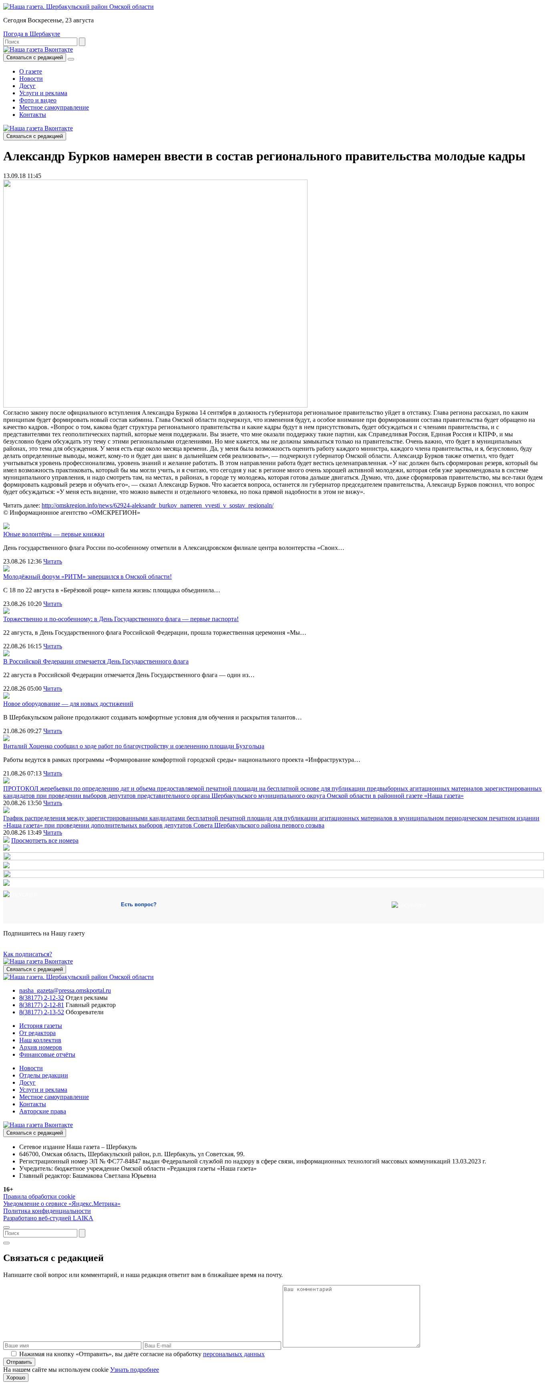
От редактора (37, 1032)
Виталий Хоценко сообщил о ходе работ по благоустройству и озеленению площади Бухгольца (133, 746)
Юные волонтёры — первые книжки (54, 534)
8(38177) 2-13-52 (41, 1012)
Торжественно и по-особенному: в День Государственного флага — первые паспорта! (121, 619)
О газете (30, 71)
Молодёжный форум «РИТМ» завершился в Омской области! (87, 576)
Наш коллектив (40, 1040)
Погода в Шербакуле (31, 33)
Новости (31, 78)
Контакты (32, 114)
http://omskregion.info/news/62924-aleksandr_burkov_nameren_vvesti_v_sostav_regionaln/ (158, 505)
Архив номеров (40, 1047)
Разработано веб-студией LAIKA (48, 1218)
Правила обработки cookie (39, 1196)
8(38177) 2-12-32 (41, 997)
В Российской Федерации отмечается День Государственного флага (96, 661)
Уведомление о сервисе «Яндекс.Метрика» (62, 1203)
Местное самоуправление (54, 107)
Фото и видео (37, 100)
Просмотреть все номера (44, 840)
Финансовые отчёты (47, 1054)
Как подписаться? (27, 954)
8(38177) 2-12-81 (41, 1004)
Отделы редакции (43, 1075)
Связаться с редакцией (34, 57)
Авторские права (42, 1111)
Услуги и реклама (43, 93)
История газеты (40, 1025)
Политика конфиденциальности (47, 1210)
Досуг (27, 85)
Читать (52, 561)
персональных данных (234, 1354)
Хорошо (15, 1378)
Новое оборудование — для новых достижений (68, 703)
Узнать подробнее (134, 1369)
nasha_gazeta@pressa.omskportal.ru (65, 990)
